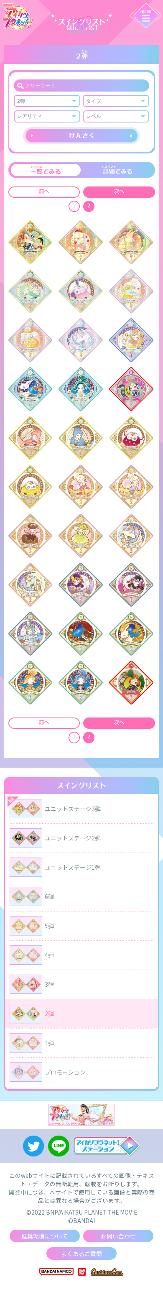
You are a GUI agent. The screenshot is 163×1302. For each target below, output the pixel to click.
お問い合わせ (118, 1236)
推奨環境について (44, 1236)
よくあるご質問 (81, 1253)
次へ (119, 191)
